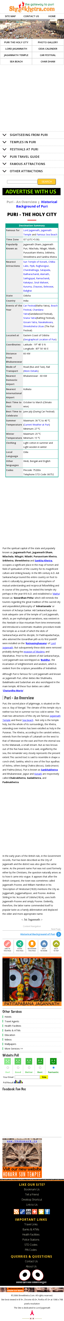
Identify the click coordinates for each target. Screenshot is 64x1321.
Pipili (32, 265)
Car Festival (29, 305)
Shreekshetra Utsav (33, 326)
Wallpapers (10, 1044)
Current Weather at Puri (36, 424)
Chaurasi (37, 286)
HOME (52, 16)
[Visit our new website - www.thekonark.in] (22, 1177)
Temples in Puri (23, 142)
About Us (31, 1266)
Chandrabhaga (31, 270)
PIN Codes (31, 1250)
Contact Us (31, 1261)
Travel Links (31, 1224)
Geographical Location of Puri (40, 339)
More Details (31, 370)
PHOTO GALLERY (48, 42)
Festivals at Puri (24, 149)
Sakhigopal (29, 278)
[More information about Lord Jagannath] (31, 1283)
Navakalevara (45, 322)
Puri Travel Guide (25, 157)
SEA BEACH (16, 61)
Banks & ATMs (13, 1030)
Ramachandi (42, 278)
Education (10, 1035)
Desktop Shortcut (32, 1199)
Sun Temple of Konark (35, 261)
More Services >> (14, 1048)
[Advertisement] (32, 98)
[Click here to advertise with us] (31, 194)
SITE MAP (10, 16)
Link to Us (32, 1204)
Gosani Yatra (30, 322)
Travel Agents (12, 1021)
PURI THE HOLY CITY (16, 42)
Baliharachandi (31, 274)
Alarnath (44, 274)
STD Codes (30, 1244)
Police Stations (30, 1239)
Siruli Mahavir (41, 282)
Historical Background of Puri (37, 934)
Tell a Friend (32, 1194)
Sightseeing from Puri (29, 135)
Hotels (8, 1016)
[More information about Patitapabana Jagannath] (32, 1005)
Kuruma (27, 286)
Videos (8, 1039)
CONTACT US (31, 16)
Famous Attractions (27, 164)
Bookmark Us (32, 1189)
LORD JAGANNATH (16, 48)
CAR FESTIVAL (48, 55)
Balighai (27, 290)
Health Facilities (13, 1025)
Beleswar (48, 286)
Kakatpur (28, 282)
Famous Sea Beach (47, 234)
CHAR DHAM (48, 61)
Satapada (45, 270)
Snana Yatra (29, 317)
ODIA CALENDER (47, 48)
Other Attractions (26, 171)
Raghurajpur (42, 265)
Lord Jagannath (31, 230)
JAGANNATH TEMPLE (16, 55)
